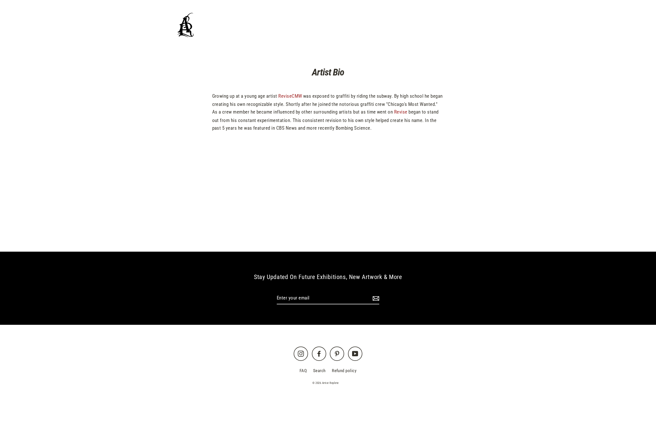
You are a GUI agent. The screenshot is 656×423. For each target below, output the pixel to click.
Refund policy (344, 370)
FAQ (303, 370)
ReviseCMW (290, 96)
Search (319, 370)
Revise (400, 112)
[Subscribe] (375, 298)
